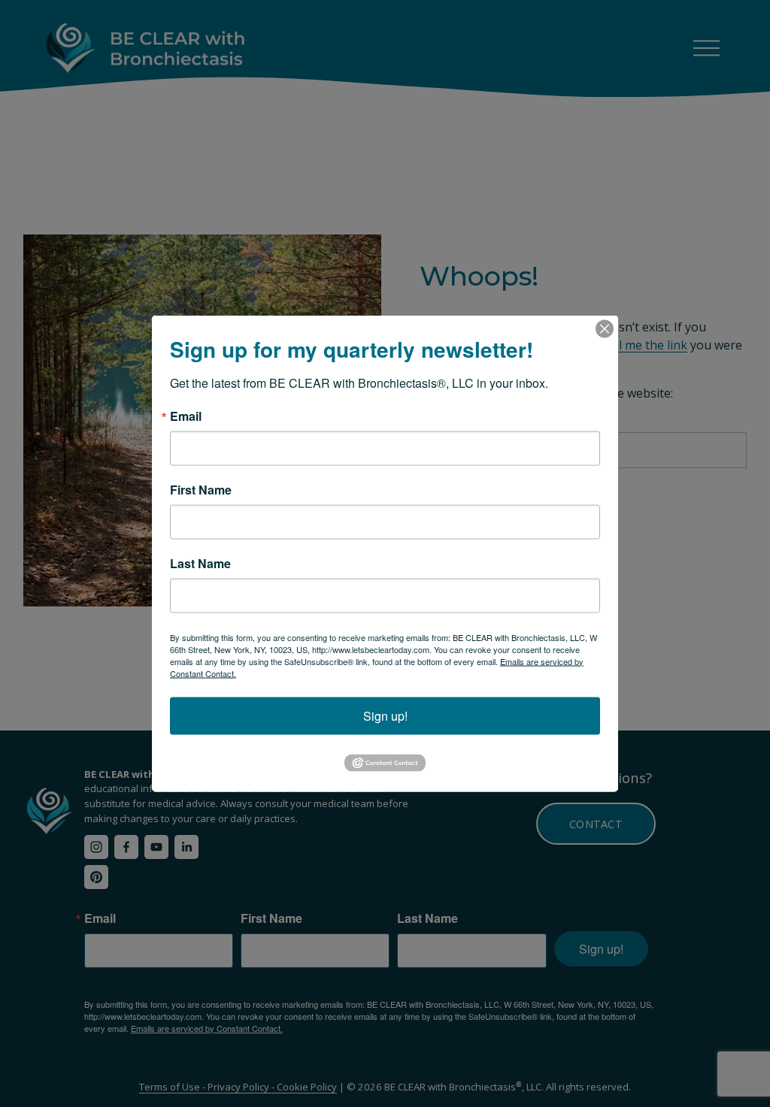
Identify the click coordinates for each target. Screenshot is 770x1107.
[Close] (605, 328)
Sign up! (385, 715)
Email (186, 416)
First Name (201, 489)
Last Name (200, 563)
